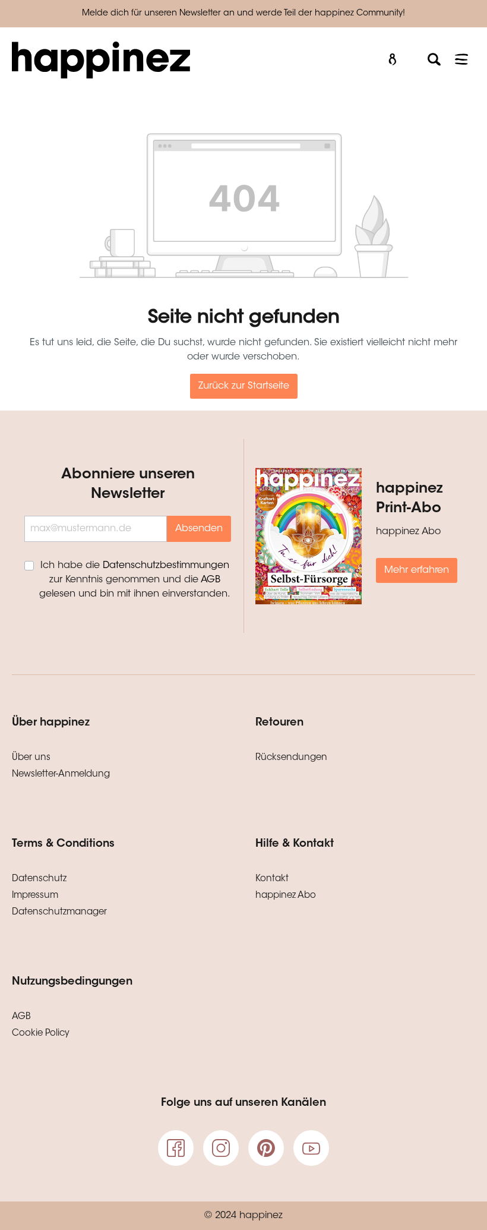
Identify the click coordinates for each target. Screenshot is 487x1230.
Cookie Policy (40, 1033)
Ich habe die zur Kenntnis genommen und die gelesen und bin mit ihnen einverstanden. (134, 580)
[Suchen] (434, 59)
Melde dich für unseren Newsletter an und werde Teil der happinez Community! (243, 14)
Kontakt (272, 879)
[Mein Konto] (392, 59)
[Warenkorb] (413, 55)
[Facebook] (176, 1148)
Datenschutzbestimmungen (166, 565)
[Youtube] (311, 1148)
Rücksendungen (291, 757)
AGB (210, 580)
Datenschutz (39, 879)
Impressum (35, 895)
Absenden (199, 529)
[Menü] (461, 59)
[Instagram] (221, 1148)
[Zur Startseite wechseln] (183, 60)
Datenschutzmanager (59, 912)
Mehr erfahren (416, 570)
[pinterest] (266, 1148)
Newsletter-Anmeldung (61, 774)
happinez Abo (285, 895)
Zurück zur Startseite (243, 386)
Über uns (31, 757)
